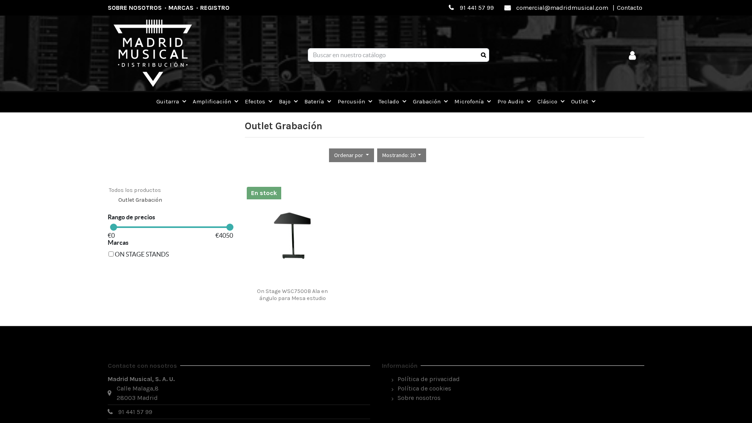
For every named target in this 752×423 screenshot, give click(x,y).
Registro (215, 7)
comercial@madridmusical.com (562, 7)
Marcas (180, 7)
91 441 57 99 (477, 7)
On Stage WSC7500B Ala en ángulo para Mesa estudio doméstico (292, 298)
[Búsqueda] (483, 55)
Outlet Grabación (140, 200)
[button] (351, 155)
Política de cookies (424, 388)
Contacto (629, 7)
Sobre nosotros (135, 7)
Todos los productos (135, 190)
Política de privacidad (429, 379)
